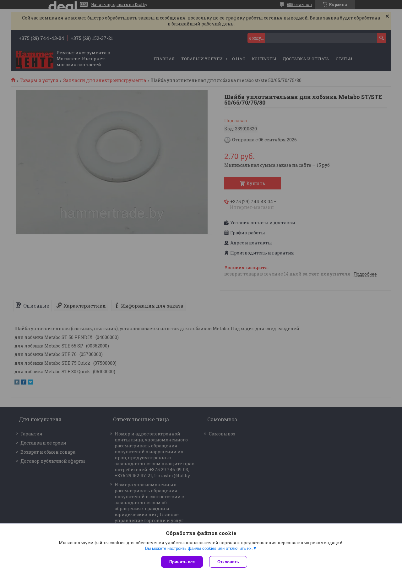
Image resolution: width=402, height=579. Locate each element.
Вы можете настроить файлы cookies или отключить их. (199, 548)
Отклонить (228, 562)
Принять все (182, 562)
